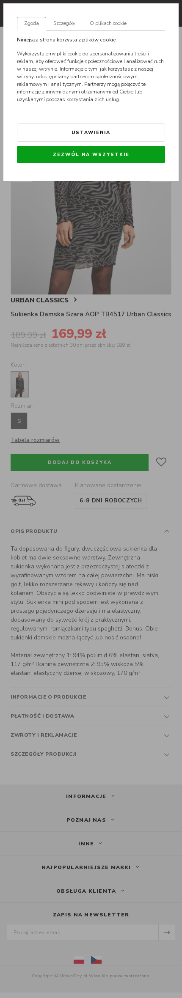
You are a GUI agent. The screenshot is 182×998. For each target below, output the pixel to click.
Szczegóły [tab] (64, 23)
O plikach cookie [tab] (108, 23)
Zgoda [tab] (31, 23)
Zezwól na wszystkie (91, 154)
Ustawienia (91, 132)
